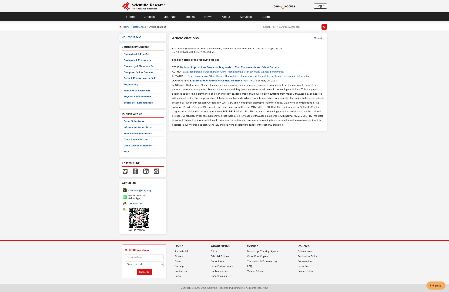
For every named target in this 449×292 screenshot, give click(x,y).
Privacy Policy (305, 271)
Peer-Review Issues (222, 266)
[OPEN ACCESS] (284, 6)
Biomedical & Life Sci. (137, 54)
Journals (170, 17)
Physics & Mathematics (138, 96)
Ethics (214, 251)
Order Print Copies (257, 256)
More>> (318, 38)
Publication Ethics (307, 256)
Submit (266, 17)
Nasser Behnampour (272, 71)
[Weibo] (156, 171)
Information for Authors (138, 127)
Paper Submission (134, 121)
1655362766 (135, 203)
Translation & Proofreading (262, 261)
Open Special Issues (136, 139)
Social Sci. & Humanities (138, 102)
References (139, 26)
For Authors (217, 261)
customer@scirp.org (139, 190)
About (226, 17)
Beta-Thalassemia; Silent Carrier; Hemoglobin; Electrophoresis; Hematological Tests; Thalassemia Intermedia (248, 76)
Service (252, 246)
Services (246, 17)
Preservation (305, 261)
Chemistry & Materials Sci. (139, 66)
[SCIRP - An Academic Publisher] (144, 6)
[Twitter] (125, 171)
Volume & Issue (255, 271)
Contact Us (181, 271)
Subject (179, 256)
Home (130, 17)
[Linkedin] (146, 171)
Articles (149, 17)
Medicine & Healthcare (137, 90)
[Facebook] (135, 171)
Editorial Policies (220, 256)
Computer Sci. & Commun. (139, 72)
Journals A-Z (182, 251)
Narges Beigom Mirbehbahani (202, 71)
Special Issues (219, 275)
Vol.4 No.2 (249, 80)
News (208, 17)
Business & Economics (137, 60)
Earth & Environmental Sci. (140, 78)
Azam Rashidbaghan (231, 71)
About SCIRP (220, 246)
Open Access (305, 251)
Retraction (303, 266)
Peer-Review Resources (138, 133)
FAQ (126, 151)
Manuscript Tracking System (263, 251)
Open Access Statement (138, 145)
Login (320, 6)
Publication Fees (220, 271)
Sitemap (179, 266)
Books (190, 17)
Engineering (131, 84)
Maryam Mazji (252, 71)
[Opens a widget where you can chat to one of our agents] (435, 285)
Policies (304, 246)
